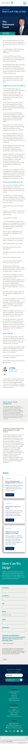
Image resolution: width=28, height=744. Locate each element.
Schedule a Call (10, 680)
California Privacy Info (14, 700)
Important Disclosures (14, 692)
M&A (14, 709)
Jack (12, 368)
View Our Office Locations (14, 728)
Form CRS (14, 693)
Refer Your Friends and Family (14, 716)
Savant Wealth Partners (14, 711)
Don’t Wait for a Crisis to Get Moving (12, 507)
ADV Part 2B (14, 697)
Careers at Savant (14, 712)
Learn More (10, 494)
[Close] (26, 738)
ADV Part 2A (14, 695)
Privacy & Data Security (14, 698)
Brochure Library (14, 707)
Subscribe (9, 675)
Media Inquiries (14, 714)
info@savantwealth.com (14, 726)
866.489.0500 (15, 723)
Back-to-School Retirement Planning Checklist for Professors (14, 482)
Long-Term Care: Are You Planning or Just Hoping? (12, 532)
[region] (14, 739)
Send (4, 659)
